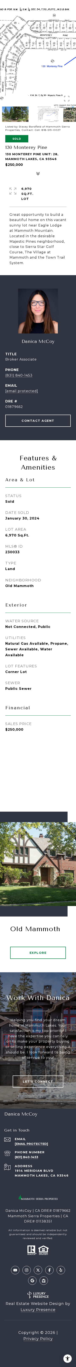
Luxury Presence (38, 1309)
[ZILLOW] (43, 1280)
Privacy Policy (38, 1338)
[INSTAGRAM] (26, 1270)
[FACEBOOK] (49, 1270)
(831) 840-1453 (19, 375)
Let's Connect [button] (38, 1081)
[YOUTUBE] (15, 1270)
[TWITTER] (38, 1270)
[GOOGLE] (32, 1280)
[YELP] (61, 1270)
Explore (38, 953)
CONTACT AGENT (38, 421)
